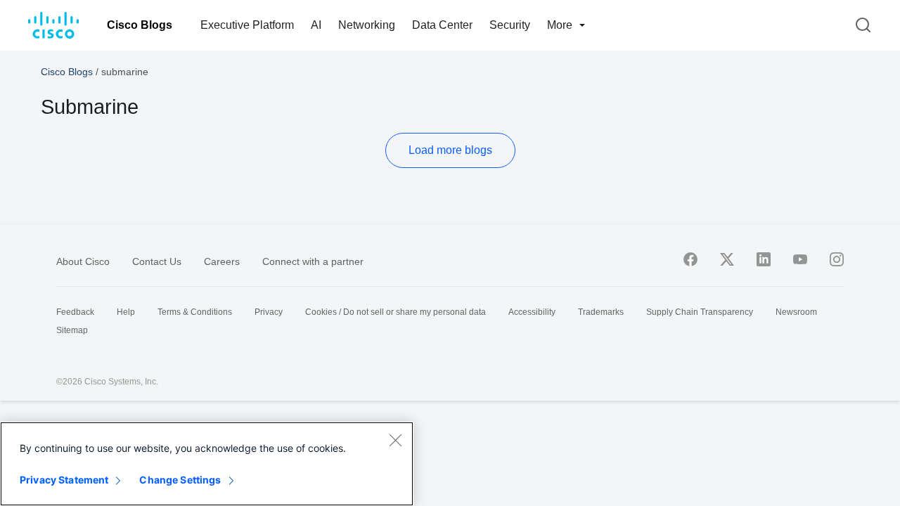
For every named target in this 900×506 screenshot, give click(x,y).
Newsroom (796, 312)
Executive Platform (247, 25)
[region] (206, 464)
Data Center (442, 25)
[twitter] (727, 259)
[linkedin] (764, 259)
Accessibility (531, 312)
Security (509, 25)
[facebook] (690, 259)
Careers (222, 261)
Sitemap (72, 330)
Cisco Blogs (139, 25)
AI (316, 25)
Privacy (269, 312)
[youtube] (800, 259)
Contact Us (156, 261)
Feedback (75, 312)
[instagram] (837, 259)
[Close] (395, 440)
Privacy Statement (64, 480)
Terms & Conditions (195, 312)
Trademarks (601, 312)
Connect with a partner (313, 261)
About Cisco (83, 261)
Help (126, 312)
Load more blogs (450, 150)
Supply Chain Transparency (699, 312)
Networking (366, 25)
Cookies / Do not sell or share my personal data (395, 312)
